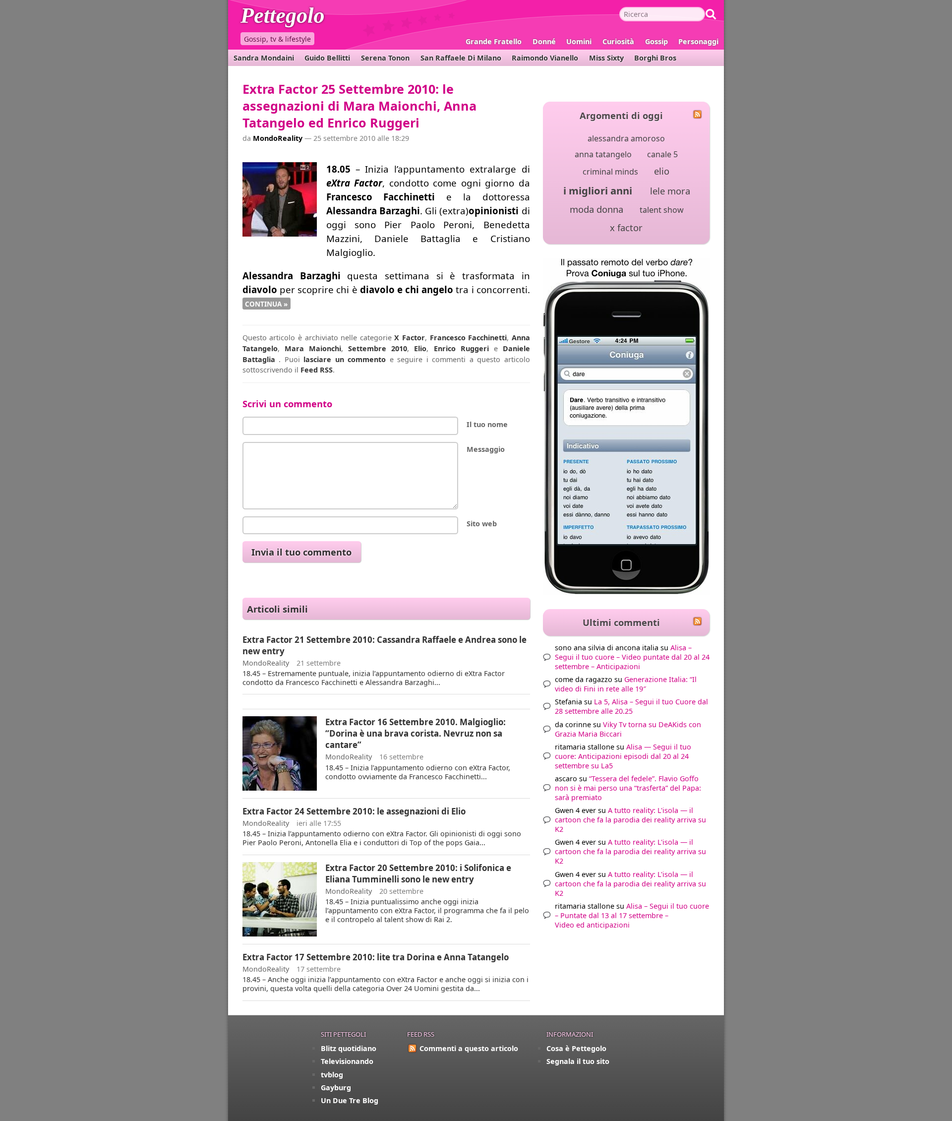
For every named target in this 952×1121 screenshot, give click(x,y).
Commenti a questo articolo (468, 1048)
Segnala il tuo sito (577, 1061)
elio (661, 171)
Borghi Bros (655, 57)
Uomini (579, 41)
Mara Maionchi (313, 348)
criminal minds (610, 171)
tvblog (332, 1074)
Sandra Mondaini (264, 57)
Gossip (656, 41)
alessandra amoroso (626, 138)
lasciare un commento (344, 359)
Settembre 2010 (377, 348)
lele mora (670, 191)
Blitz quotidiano (348, 1048)
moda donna (596, 209)
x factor (626, 227)
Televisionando (347, 1061)
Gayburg (336, 1087)
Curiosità (618, 41)
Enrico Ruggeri (461, 348)
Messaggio (486, 449)
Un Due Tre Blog (349, 1100)
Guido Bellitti (327, 57)
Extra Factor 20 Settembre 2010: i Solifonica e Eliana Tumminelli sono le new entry (418, 873)
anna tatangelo (603, 154)
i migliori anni (597, 190)
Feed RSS (316, 369)
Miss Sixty (606, 57)
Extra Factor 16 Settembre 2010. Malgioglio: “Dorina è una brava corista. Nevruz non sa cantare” (415, 733)
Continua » (266, 303)
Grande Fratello (494, 41)
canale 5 (662, 154)
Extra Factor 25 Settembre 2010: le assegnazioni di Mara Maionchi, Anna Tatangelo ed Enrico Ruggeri (359, 105)
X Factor (409, 337)
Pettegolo (302, 17)
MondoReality (277, 138)
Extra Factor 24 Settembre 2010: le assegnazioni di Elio (354, 811)
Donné (544, 41)
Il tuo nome (487, 424)
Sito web (482, 523)
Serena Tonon (385, 57)
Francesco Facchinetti (468, 337)
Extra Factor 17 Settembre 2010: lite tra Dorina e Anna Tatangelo (375, 957)
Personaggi (698, 41)
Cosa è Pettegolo (576, 1048)
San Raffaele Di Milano (460, 57)
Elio (420, 348)
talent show (662, 209)
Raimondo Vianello (545, 57)
